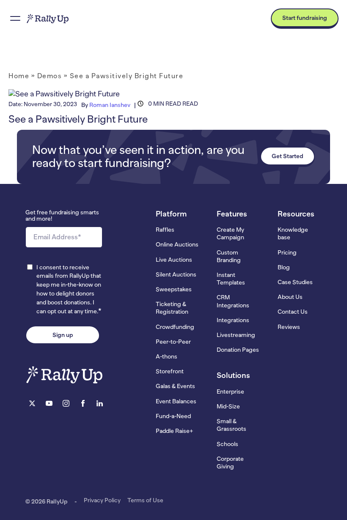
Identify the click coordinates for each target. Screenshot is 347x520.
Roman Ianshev (109, 104)
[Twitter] (32, 405)
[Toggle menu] (15, 18)
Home (18, 76)
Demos (49, 76)
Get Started (287, 156)
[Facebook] (83, 405)
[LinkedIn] (100, 405)
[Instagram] (66, 405)
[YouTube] (49, 405)
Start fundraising (304, 17)
